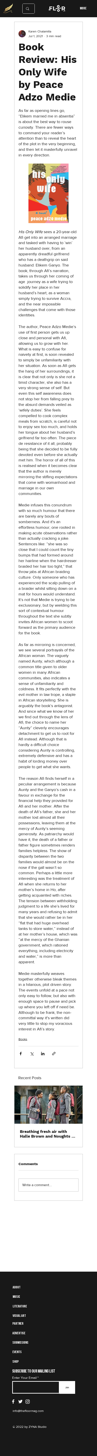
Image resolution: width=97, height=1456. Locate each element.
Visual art (19, 1316)
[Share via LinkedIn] (43, 1053)
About (17, 1287)
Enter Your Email (24, 1377)
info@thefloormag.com (28, 1411)
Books (22, 1039)
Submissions (20, 1343)
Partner (17, 1324)
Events (17, 1352)
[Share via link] (54, 1053)
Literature (20, 1306)
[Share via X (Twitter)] (32, 1053)
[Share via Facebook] (20, 1053)
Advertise (18, 1333)
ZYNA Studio (37, 1426)
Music (16, 1297)
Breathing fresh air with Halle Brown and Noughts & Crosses (47, 1133)
